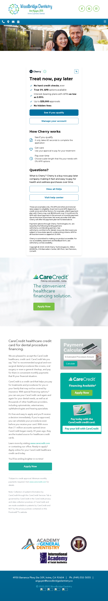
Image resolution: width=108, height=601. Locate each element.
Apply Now (44, 306)
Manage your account (54, 121)
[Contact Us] (13, 21)
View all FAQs (54, 189)
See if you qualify (54, 112)
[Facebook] (43, 590)
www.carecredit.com (40, 443)
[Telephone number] (3, 21)
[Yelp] (65, 590)
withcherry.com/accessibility (41, 243)
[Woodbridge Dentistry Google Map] (8, 21)
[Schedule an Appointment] (18, 21)
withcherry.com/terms (39, 230)
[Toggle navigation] (105, 21)
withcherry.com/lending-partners (43, 228)
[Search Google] (50, 590)
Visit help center (54, 197)
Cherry (50, 176)
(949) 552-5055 (82, 577)
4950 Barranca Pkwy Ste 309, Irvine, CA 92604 (38, 577)
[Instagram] (57, 590)
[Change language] (76, 71)
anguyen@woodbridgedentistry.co (54, 580)
